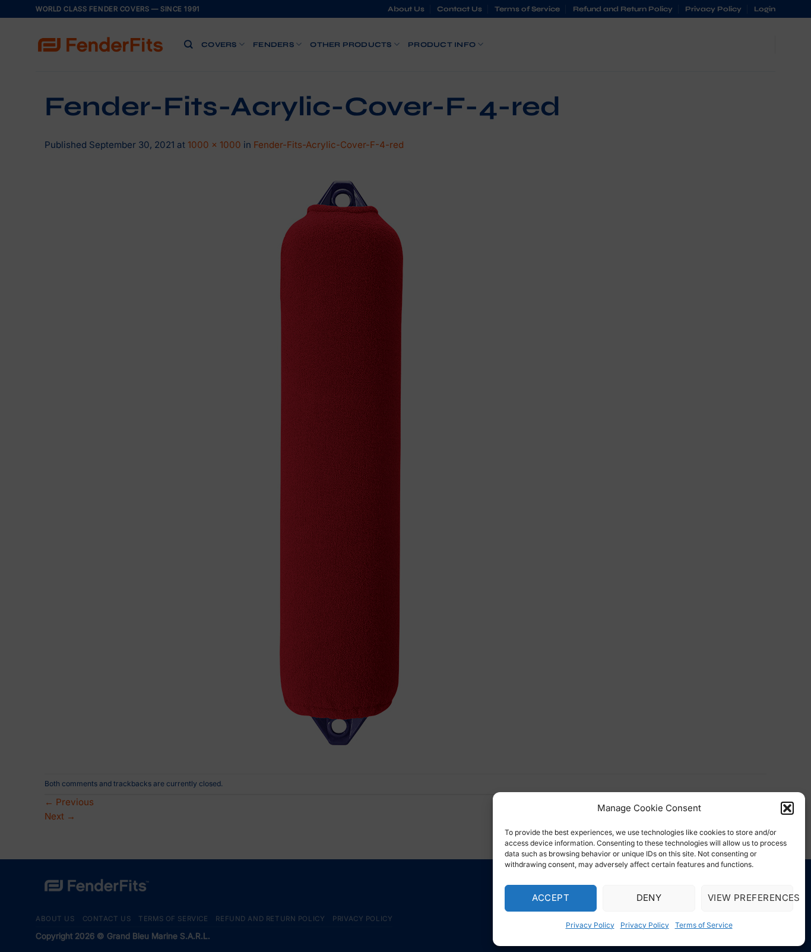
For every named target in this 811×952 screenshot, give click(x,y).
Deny (649, 897)
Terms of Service (704, 925)
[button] (787, 808)
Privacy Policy (590, 925)
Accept (550, 897)
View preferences (750, 897)
